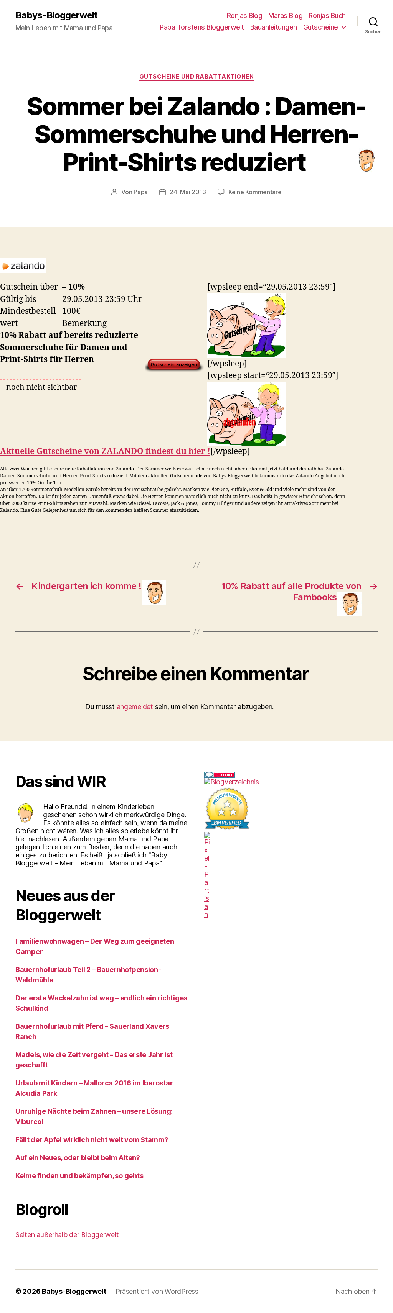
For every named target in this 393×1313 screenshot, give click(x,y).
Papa (141, 192)
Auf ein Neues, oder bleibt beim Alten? (77, 1158)
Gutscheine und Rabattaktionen (196, 76)
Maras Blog (285, 15)
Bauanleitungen (273, 27)
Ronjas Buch (327, 15)
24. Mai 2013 (188, 192)
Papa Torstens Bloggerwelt (202, 27)
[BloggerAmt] (291, 782)
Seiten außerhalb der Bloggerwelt (67, 1235)
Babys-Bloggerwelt (56, 15)
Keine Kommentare (255, 192)
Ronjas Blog (245, 15)
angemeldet (135, 707)
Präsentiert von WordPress (157, 1291)
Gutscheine (320, 27)
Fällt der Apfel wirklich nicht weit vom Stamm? (91, 1140)
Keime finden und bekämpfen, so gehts (79, 1176)
